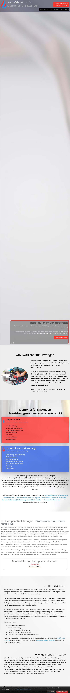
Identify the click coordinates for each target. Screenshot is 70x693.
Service (46, 9)
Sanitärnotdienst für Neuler (12, 498)
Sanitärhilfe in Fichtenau (51, 500)
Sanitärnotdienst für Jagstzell (30, 498)
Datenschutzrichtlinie (25, 689)
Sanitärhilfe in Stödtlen (34, 500)
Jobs (51, 9)
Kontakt (56, 9)
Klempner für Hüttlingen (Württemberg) (53, 498)
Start (41, 9)
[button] (11, 343)
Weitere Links (64, 9)
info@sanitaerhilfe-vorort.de (45, 640)
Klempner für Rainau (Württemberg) (56, 495)
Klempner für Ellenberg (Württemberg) (14, 500)
